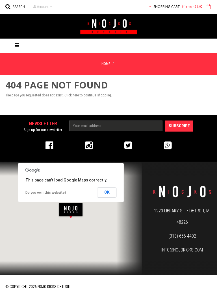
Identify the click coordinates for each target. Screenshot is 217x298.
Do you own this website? (45, 193)
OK (107, 192)
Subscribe (179, 125)
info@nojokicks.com (182, 250)
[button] (71, 210)
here (76, 95)
